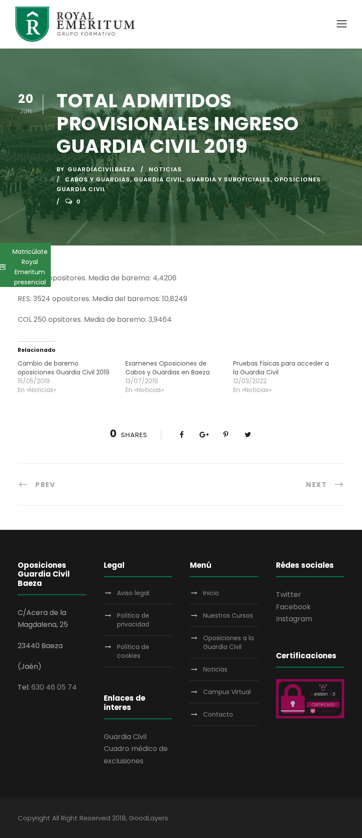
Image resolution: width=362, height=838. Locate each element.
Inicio (211, 593)
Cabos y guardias (97, 179)
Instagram (294, 619)
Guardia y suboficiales (228, 179)
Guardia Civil (125, 737)
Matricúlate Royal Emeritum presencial (30, 267)
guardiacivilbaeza (101, 169)
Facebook (293, 607)
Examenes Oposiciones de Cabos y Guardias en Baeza (167, 368)
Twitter (288, 594)
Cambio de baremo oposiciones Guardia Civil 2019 (63, 368)
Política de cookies (133, 651)
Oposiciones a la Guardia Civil (228, 642)
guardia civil (158, 179)
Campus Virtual (227, 691)
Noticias (165, 169)
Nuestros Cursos (228, 615)
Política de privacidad (133, 620)
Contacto (218, 714)
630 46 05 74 (54, 687)
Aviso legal (133, 593)
